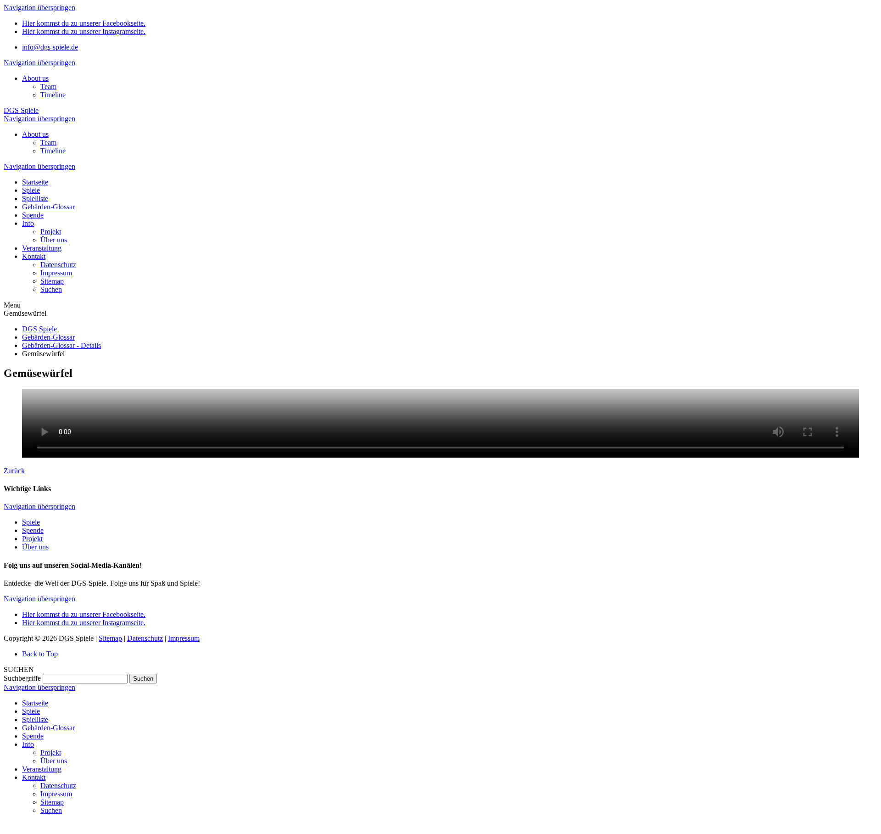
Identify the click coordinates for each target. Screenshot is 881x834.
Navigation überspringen (39, 7)
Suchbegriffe (22, 678)
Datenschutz (145, 638)
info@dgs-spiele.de (50, 47)
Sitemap (110, 638)
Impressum (184, 638)
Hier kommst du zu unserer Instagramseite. (83, 31)
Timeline (53, 95)
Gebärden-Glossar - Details (61, 345)
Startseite (35, 703)
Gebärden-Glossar (48, 337)
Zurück (14, 471)
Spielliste (35, 719)
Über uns (35, 547)
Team (48, 86)
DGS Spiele (21, 110)
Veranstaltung (41, 769)
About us (35, 78)
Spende (33, 530)
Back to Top (40, 654)
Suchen (143, 678)
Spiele (31, 522)
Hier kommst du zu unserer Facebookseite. (83, 23)
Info (28, 744)
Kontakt (33, 777)
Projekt (32, 539)
